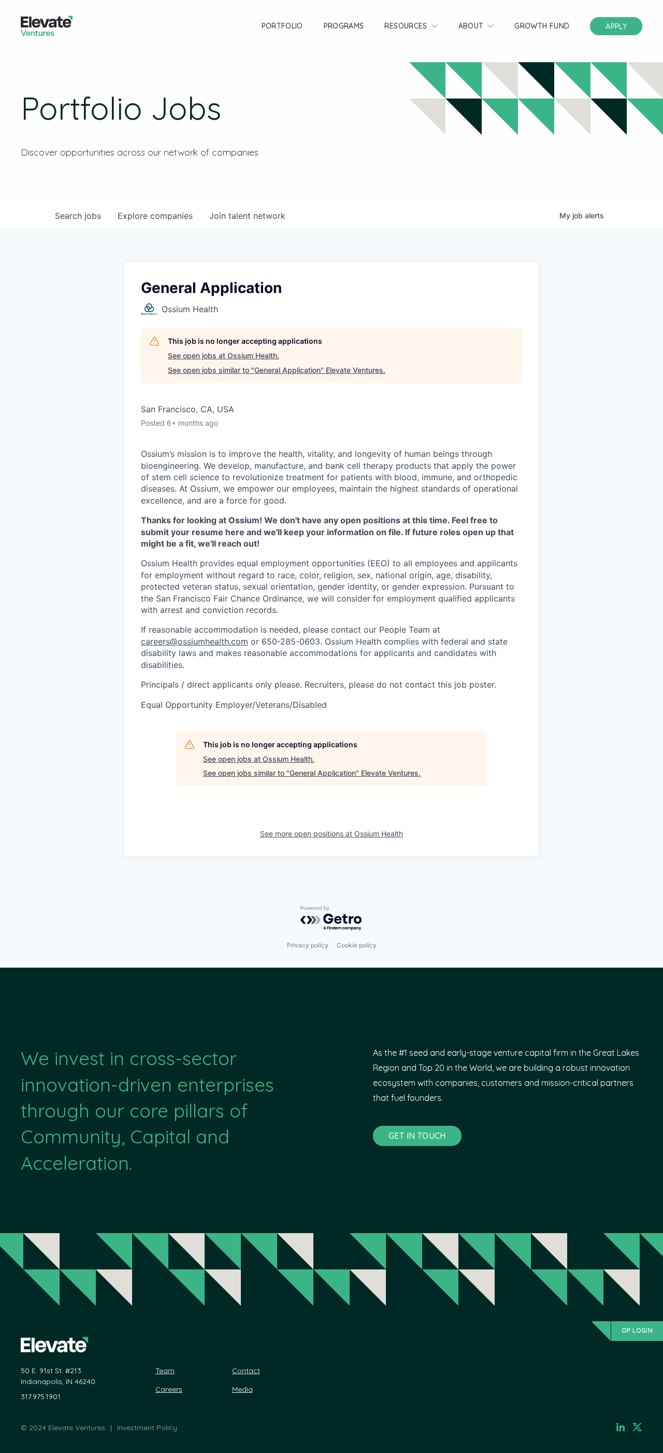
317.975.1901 (41, 1396)
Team (165, 1370)
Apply (616, 26)
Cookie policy (357, 945)
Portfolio (282, 26)
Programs (344, 26)
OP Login (637, 1330)
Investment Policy (147, 1427)
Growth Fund (541, 26)
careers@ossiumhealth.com (194, 641)
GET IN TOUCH (417, 1135)
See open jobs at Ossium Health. (223, 355)
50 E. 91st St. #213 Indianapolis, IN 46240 (58, 1376)
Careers (168, 1389)
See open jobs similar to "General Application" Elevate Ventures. (276, 370)
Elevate (47, 26)
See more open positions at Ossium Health (331, 833)
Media (242, 1389)
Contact (246, 1370)
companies (155, 216)
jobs (78, 216)
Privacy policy (307, 945)
